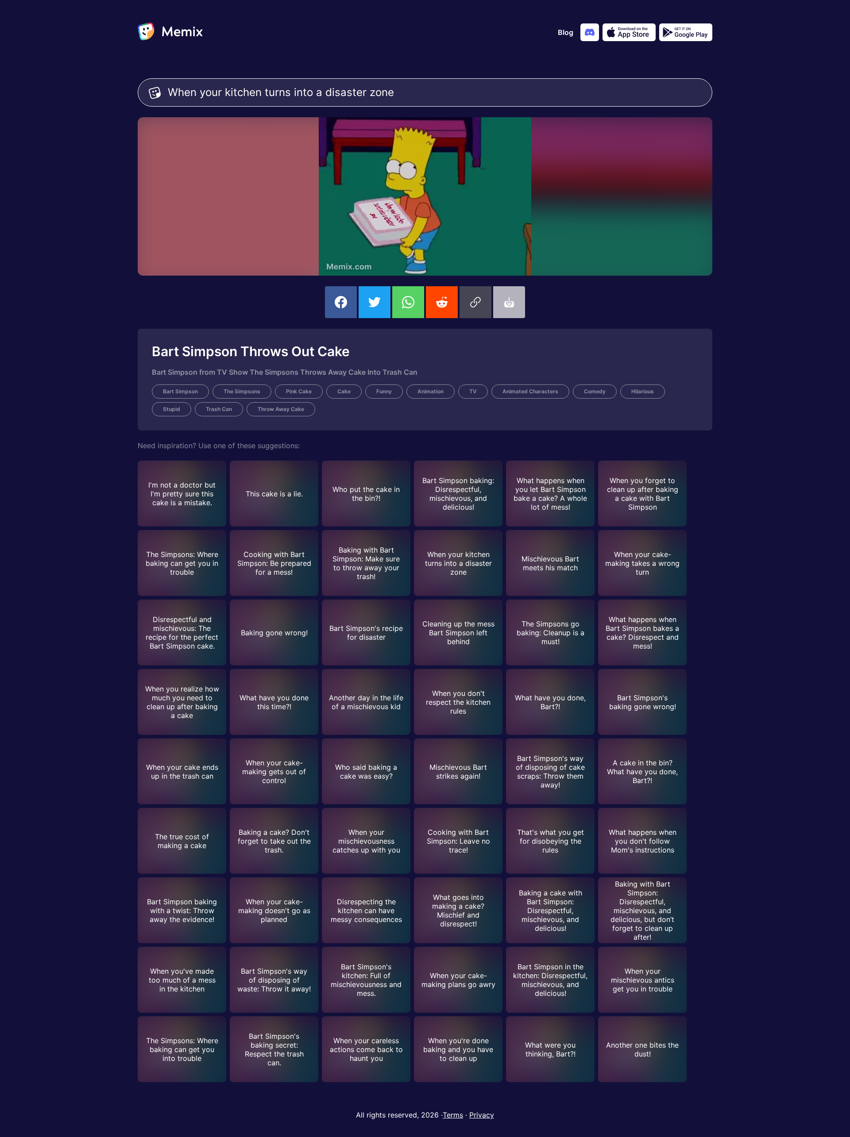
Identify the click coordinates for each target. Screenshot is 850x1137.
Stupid (171, 409)
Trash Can (219, 409)
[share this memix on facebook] (341, 302)
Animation (430, 391)
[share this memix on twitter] (374, 302)
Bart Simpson (180, 391)
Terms (453, 1114)
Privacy (481, 1114)
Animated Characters (530, 391)
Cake (344, 391)
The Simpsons (242, 391)
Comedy (595, 391)
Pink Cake (299, 391)
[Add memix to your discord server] (589, 32)
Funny (384, 391)
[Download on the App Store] (629, 32)
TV (473, 391)
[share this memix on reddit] (442, 302)
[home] (170, 32)
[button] (475, 302)
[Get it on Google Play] (685, 32)
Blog (565, 32)
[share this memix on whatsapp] (408, 302)
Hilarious (642, 391)
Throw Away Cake (281, 409)
